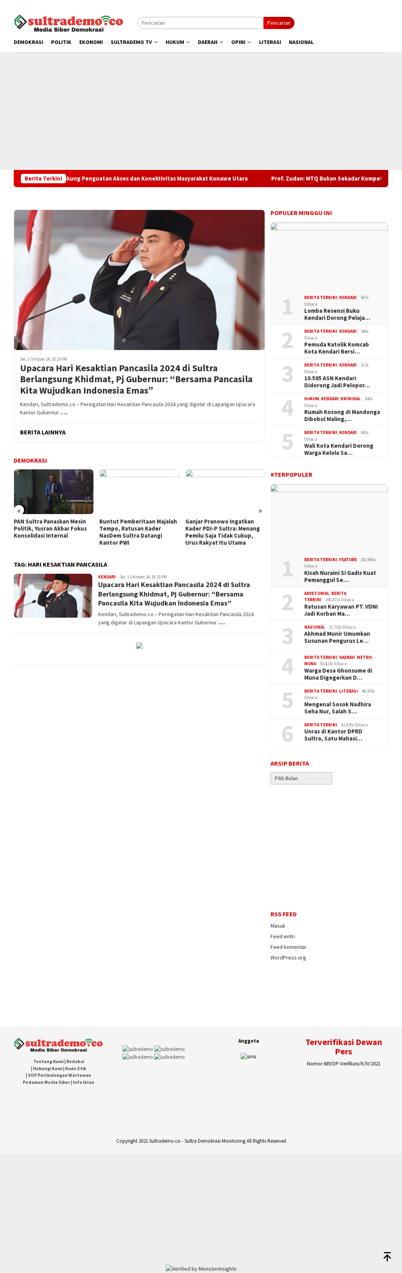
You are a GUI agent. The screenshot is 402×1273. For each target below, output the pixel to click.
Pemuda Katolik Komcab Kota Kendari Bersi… (336, 348)
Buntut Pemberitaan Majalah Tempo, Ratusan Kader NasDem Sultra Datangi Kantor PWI (138, 532)
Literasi (348, 691)
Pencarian (279, 22)
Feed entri (282, 936)
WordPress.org (288, 957)
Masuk (277, 925)
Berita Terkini (320, 297)
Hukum (311, 398)
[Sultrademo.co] (69, 22)
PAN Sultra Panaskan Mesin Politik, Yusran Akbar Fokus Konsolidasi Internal (50, 528)
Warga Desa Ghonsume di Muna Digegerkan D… (338, 674)
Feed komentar (288, 946)
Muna (310, 663)
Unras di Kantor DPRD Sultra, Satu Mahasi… (333, 735)
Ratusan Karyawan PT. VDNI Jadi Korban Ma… (341, 610)
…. (63, 412)
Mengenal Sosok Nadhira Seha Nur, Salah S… (337, 708)
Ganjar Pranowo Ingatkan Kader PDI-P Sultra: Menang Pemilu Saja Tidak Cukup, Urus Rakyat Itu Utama (222, 532)
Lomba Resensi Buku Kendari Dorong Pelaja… (337, 314)
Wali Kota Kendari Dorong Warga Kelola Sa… (338, 449)
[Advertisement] (201, 111)
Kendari (107, 577)
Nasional (314, 627)
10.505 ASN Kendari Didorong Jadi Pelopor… (337, 382)
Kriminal (351, 398)
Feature (348, 559)
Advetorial (316, 593)
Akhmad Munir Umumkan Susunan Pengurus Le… (337, 637)
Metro (364, 657)
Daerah (347, 657)
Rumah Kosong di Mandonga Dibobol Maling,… (342, 416)
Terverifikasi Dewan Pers (343, 1046)
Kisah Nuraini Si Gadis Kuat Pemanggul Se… (340, 576)
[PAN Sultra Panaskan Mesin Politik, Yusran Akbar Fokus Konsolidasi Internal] (53, 491)
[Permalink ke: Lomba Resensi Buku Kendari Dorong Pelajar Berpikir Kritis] (329, 256)
